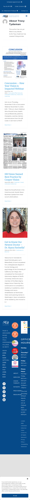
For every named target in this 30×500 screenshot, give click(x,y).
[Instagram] (4, 391)
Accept (15, 495)
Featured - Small (19, 182)
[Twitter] (4, 387)
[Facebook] (4, 383)
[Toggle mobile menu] (27, 16)
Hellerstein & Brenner (10, 94)
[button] (27, 479)
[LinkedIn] (4, 399)
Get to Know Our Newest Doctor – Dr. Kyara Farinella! (15, 245)
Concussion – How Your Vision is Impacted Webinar (14, 86)
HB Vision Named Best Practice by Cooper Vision (14, 177)
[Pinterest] (4, 395)
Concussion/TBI (12, 93)
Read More (7, 125)
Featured (19, 93)
